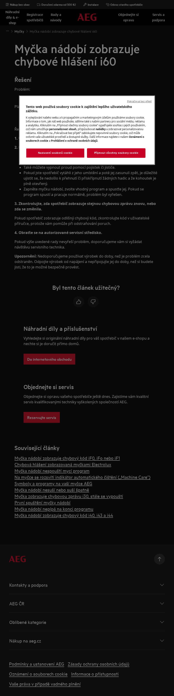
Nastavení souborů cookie (55, 152)
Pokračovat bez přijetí (139, 101)
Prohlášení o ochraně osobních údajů (74, 140)
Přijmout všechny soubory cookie (116, 152)
